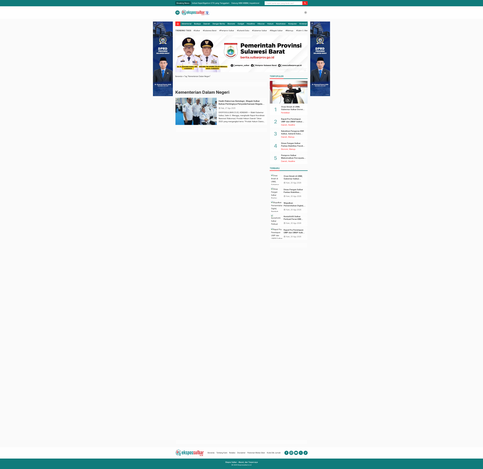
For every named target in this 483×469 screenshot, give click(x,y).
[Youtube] (296, 453)
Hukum (270, 24)
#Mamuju (289, 30)
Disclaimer (241, 453)
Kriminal (303, 24)
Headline (251, 24)
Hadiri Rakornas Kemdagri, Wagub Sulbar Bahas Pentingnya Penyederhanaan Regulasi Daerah (241, 104)
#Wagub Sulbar (276, 30)
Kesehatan (281, 24)
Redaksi (232, 453)
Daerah (206, 24)
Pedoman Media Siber (256, 453)
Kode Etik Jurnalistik (275, 453)
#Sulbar (197, 30)
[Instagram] (291, 453)
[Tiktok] (306, 453)
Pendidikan (285, 113)
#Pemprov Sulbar (226, 30)
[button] (305, 3)
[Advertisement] (289, 343)
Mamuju (291, 137)
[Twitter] (301, 453)
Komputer (292, 24)
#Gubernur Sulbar (259, 30)
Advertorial (186, 24)
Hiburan (261, 24)
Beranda (211, 453)
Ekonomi (231, 24)
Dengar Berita (219, 24)
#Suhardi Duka (243, 30)
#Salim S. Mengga (303, 30)
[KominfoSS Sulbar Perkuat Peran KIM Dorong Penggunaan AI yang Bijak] (276, 219)
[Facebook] (286, 453)
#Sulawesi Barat (209, 30)
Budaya (197, 24)
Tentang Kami (221, 453)
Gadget (241, 24)
